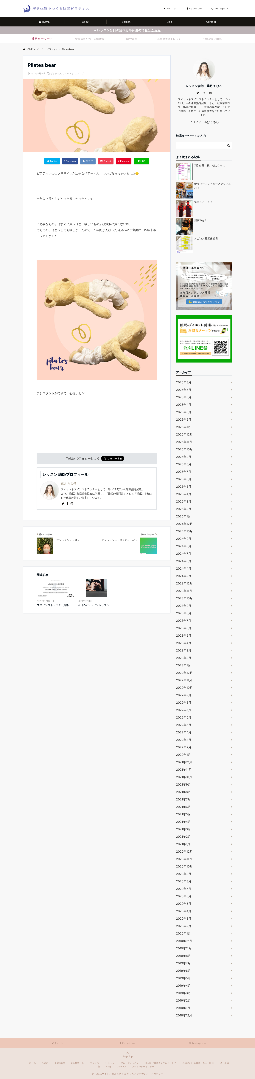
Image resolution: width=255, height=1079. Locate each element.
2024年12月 (184, 524)
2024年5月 (183, 561)
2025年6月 (183, 479)
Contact (211, 21)
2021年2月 (183, 836)
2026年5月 (183, 397)
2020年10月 (184, 866)
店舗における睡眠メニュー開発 (198, 1062)
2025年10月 (184, 449)
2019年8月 (183, 956)
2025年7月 (183, 471)
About (85, 21)
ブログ (80, 73)
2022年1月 (183, 755)
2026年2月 (183, 419)
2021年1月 (183, 844)
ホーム (32, 1062)
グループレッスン (130, 1062)
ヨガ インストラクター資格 (53, 605)
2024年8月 (183, 546)
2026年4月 (183, 404)
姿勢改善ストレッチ (169, 38)
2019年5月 (183, 978)
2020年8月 (183, 881)
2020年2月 (183, 926)
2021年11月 (184, 769)
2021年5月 (183, 814)
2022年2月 (183, 747)
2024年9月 (183, 539)
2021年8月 (183, 792)
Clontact (121, 1066)
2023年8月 (183, 613)
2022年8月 (183, 702)
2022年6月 (183, 717)
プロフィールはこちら (204, 122)
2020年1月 (183, 933)
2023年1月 (183, 665)
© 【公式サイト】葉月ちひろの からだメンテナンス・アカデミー (127, 1073)
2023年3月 (183, 650)
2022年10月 (184, 687)
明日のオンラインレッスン (93, 605)
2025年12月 (184, 434)
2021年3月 (183, 829)
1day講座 (131, 38)
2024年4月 (183, 568)
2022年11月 (184, 680)
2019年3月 (183, 993)
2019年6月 (183, 970)
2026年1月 (183, 427)
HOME (46, 21)
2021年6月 (183, 807)
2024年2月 (183, 576)
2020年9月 (183, 874)
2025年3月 (183, 501)
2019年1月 (183, 1008)
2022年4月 (183, 732)
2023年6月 (183, 628)
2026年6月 (183, 390)
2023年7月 (183, 620)
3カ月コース (77, 1062)
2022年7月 (183, 710)
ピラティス (55, 73)
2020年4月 (183, 911)
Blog (169, 21)
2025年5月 (183, 486)
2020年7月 (183, 889)
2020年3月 (183, 918)
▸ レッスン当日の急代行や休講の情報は (127, 30)
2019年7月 (183, 963)
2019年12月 (184, 941)
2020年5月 (183, 903)
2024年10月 (184, 531)
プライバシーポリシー (143, 1066)
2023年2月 (183, 658)
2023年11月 (184, 591)
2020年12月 (184, 851)
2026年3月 (183, 412)
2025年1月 (183, 516)
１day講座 (59, 1062)
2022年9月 (183, 695)
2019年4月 (183, 985)
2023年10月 (184, 598)
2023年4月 (183, 643)
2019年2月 (183, 1000)
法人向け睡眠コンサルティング (160, 1062)
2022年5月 (183, 725)
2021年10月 (184, 777)
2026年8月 (183, 382)
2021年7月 (183, 799)
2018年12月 (184, 1015)
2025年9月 (183, 457)
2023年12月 (184, 583)
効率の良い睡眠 (212, 38)
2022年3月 (183, 740)
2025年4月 (183, 494)
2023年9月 (183, 606)
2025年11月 (184, 442)
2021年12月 (184, 762)
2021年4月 (183, 822)
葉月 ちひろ (69, 483)
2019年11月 (184, 948)
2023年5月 (183, 635)
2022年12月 (184, 673)
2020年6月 (183, 896)
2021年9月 (183, 784)
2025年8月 (183, 464)
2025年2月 (183, 509)
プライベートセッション (102, 1062)
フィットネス (69, 73)
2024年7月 (183, 553)
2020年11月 (184, 859)
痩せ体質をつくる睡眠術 (89, 38)
